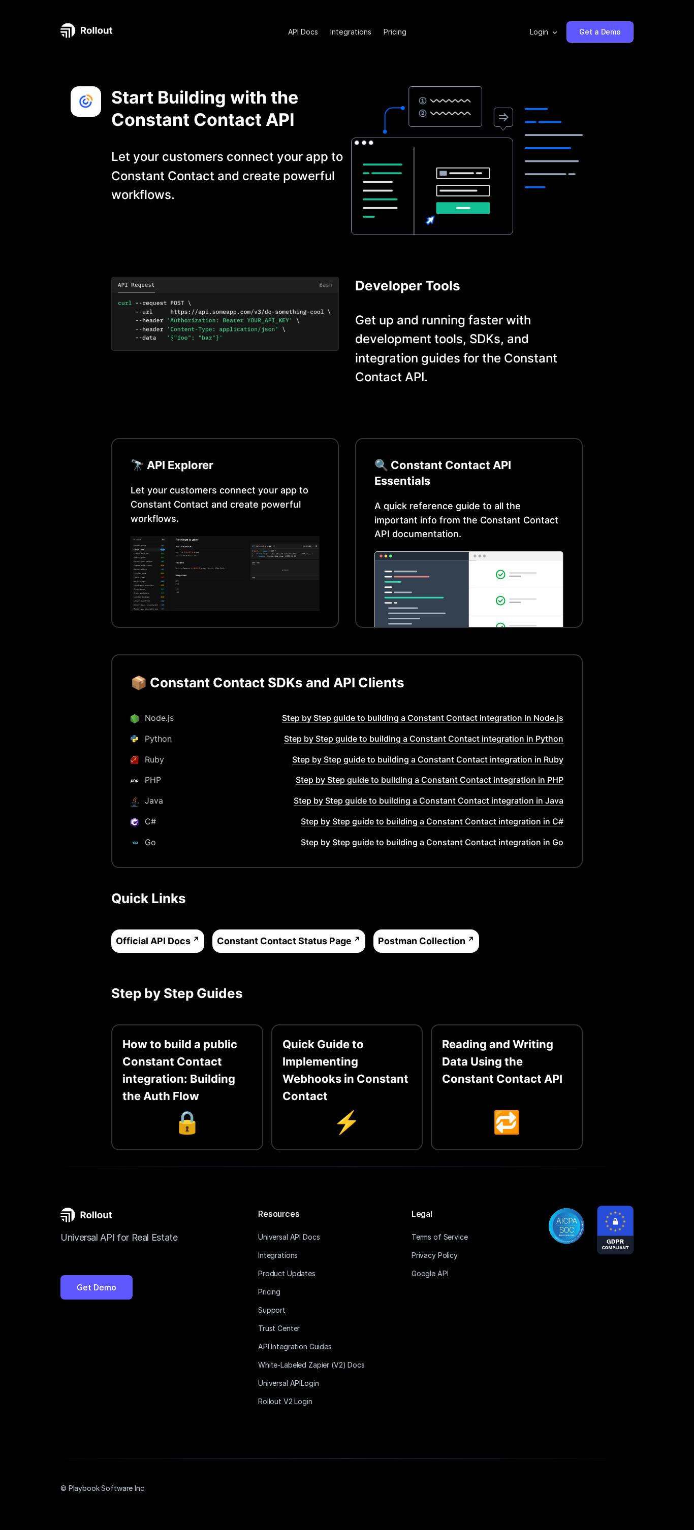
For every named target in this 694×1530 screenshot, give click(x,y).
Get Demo (96, 1287)
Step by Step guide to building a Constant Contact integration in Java (428, 800)
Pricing (395, 31)
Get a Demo (600, 31)
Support (272, 1310)
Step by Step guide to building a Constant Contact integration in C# (432, 821)
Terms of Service (440, 1237)
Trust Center (279, 1328)
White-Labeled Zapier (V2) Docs (311, 1364)
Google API (430, 1273)
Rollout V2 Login (285, 1401)
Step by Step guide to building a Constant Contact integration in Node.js (422, 718)
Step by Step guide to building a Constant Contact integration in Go (432, 842)
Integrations (350, 31)
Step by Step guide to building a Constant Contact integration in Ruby (427, 759)
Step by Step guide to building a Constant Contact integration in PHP (429, 780)
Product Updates (287, 1273)
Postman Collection (421, 941)
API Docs (303, 31)
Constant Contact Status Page (284, 941)
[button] (544, 32)
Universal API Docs (289, 1237)
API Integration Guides (295, 1346)
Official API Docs (153, 941)
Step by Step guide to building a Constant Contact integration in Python (423, 739)
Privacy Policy (435, 1255)
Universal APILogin (288, 1383)
